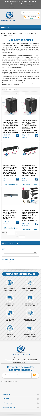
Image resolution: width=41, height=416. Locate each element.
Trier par (4, 89)
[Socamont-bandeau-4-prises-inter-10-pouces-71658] (30, 151)
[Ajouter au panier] (17, 135)
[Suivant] (23, 93)
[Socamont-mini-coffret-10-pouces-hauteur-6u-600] (11, 106)
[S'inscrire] (34, 375)
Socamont (6, 262)
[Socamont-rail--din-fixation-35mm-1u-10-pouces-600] (11, 196)
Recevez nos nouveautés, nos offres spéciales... (20, 368)
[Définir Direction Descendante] (16, 89)
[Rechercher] (38, 13)
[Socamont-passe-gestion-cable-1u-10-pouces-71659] (11, 151)
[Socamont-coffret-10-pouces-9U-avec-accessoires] (30, 196)
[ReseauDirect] (10, 16)
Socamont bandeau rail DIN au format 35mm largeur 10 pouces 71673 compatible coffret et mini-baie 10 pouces (10, 215)
